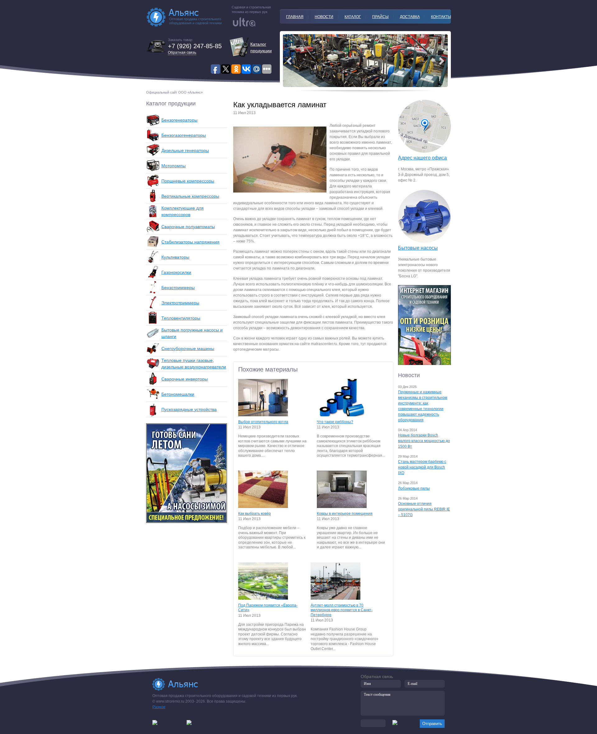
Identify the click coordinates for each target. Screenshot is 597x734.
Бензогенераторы (179, 120)
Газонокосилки (176, 272)
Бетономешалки (177, 394)
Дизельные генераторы (185, 150)
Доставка (410, 17)
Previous (441, 61)
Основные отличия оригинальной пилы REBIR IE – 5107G (424, 509)
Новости (324, 17)
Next (289, 61)
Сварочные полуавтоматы (188, 226)
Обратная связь (182, 52)
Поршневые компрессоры (187, 180)
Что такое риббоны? (335, 422)
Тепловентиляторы (180, 318)
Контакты (441, 17)
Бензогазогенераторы (183, 135)
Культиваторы (175, 257)
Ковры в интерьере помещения (345, 513)
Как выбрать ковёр (254, 513)
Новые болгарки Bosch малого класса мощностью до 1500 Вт (424, 441)
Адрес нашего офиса (422, 157)
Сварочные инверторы (184, 378)
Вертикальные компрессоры (190, 196)
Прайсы (380, 17)
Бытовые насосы (418, 248)
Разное (158, 707)
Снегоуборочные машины (187, 348)
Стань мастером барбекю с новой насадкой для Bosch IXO (422, 467)
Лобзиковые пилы (414, 488)
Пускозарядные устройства (189, 409)
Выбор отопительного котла (263, 422)
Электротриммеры (180, 302)
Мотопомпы (173, 165)
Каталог (353, 17)
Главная (294, 17)
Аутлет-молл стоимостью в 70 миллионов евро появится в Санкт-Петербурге (342, 610)
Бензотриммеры (178, 287)
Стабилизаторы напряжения (190, 241)
